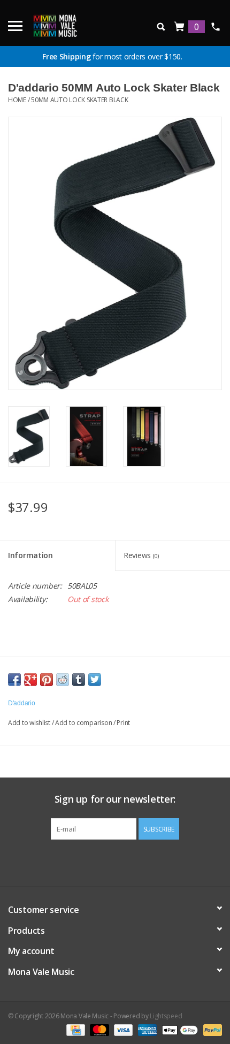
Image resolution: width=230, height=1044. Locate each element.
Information (30, 555)
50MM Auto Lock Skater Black (79, 99)
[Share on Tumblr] (78, 679)
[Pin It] (46, 679)
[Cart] (180, 27)
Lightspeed (166, 1015)
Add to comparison (84, 722)
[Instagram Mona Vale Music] (124, 861)
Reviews (141, 555)
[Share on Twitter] (94, 679)
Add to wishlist (29, 722)
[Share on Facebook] (14, 679)
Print (123, 722)
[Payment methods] (74, 1029)
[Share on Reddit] (62, 679)
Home (17, 99)
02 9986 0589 (215, 26)
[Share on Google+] (30, 679)
